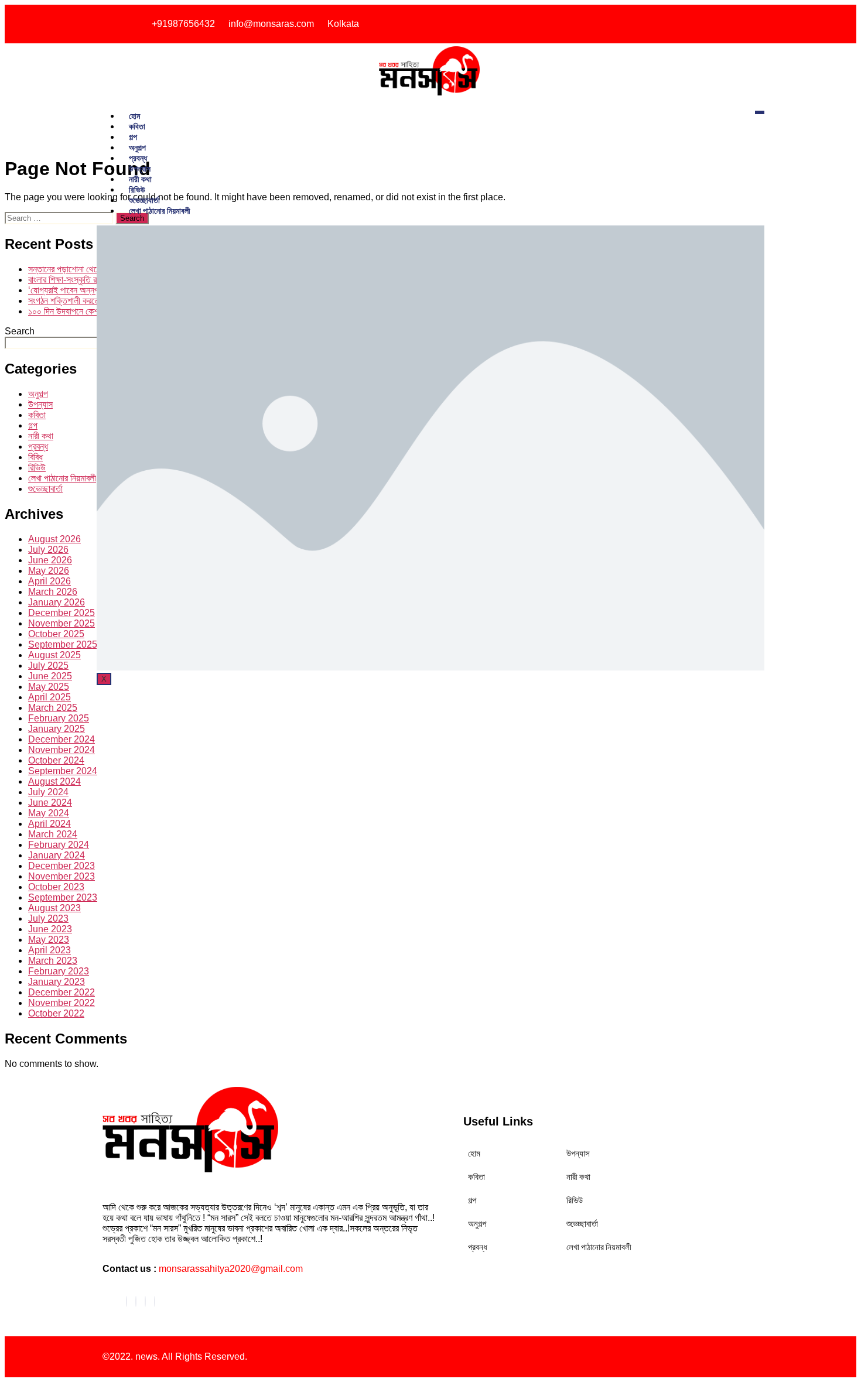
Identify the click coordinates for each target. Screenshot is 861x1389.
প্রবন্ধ (138, 158)
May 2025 (48, 687)
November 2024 (61, 750)
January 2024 (56, 855)
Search (20, 331)
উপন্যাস (140, 168)
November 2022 (61, 1003)
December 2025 (61, 613)
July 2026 (48, 550)
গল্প (133, 137)
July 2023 (48, 918)
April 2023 (49, 950)
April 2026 (49, 581)
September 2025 (62, 644)
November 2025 (61, 623)
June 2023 (50, 929)
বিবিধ (35, 457)
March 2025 (52, 708)
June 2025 (50, 676)
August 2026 (54, 539)
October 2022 (56, 1013)
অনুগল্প (137, 147)
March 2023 (52, 961)
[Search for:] (60, 218)
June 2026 (50, 560)
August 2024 (54, 781)
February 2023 (58, 971)
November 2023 (61, 876)
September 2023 (62, 897)
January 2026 (56, 602)
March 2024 (52, 834)
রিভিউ (137, 189)
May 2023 (48, 940)
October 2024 (56, 760)
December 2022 (61, 992)
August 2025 (54, 655)
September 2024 (62, 771)
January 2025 (56, 729)
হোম (134, 116)
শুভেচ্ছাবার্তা (144, 200)
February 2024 (58, 845)
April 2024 (49, 824)
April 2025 (49, 697)
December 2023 (61, 866)
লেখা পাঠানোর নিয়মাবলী (159, 210)
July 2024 (48, 792)
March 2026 (52, 592)
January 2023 (56, 982)
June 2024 (50, 803)
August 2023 (54, 908)
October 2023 (56, 887)
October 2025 (56, 634)
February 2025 (58, 718)
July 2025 (48, 665)
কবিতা (137, 126)
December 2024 (61, 739)
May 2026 (48, 571)
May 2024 (48, 813)
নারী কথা (140, 179)
